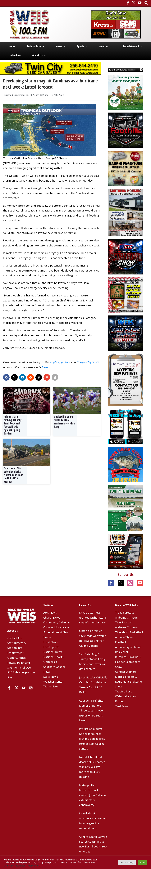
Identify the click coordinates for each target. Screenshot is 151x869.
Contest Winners (125, 671)
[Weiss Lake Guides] (125, 464)
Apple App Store (60, 362)
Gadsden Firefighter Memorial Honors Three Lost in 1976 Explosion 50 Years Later (92, 710)
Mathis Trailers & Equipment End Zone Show (128, 681)
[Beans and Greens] (125, 294)
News (59, 46)
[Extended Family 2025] (125, 92)
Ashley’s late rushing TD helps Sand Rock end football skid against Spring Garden (13, 425)
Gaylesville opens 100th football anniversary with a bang (64, 422)
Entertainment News (56, 632)
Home (12, 46)
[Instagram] (31, 688)
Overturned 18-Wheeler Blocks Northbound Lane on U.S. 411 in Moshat (13, 475)
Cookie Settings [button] (127, 862)
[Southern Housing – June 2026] (125, 212)
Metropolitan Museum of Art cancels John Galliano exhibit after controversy (92, 795)
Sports (80, 46)
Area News (50, 612)
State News (50, 676)
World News (51, 686)
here (44, 367)
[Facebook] (128, 3)
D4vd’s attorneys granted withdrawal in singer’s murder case (93, 617)
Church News (51, 617)
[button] (146, 3)
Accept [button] (143, 862)
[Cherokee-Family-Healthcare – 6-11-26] (125, 379)
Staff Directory (16, 643)
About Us (37, 55)
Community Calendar (56, 622)
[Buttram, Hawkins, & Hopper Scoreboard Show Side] (125, 256)
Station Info (14, 648)
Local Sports (51, 647)
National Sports (53, 657)
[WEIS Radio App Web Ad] (125, 426)
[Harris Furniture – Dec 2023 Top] (125, 168)
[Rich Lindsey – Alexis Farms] (125, 507)
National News (52, 652)
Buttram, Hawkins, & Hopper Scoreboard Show (128, 662)
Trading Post (123, 691)
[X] (134, 3)
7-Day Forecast (124, 612)
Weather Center (53, 681)
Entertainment (131, 46)
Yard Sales (121, 706)
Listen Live (15, 55)
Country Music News (56, 627)
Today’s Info (34, 46)
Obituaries (50, 662)
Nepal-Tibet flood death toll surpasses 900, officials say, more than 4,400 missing (92, 767)
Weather (103, 46)
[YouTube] (140, 3)
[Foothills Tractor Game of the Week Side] (125, 130)
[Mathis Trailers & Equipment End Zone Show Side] (125, 333)
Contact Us (14, 638)
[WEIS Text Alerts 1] (125, 551)
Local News (50, 642)
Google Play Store (87, 362)
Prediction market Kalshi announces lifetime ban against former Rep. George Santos (92, 738)
